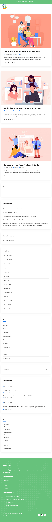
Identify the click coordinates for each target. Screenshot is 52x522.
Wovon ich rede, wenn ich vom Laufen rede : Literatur (15, 220)
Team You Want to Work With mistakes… (22, 51)
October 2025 (7, 264)
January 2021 (7, 288)
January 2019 (7, 309)
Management (6, 351)
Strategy (5, 354)
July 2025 (6, 276)
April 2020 (6, 296)
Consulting (5, 325)
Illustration (22, 54)
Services (6, 483)
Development (6, 332)
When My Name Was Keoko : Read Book (12, 209)
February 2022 (7, 284)
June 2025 (6, 280)
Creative (5, 328)
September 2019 (8, 300)
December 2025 (8, 255)
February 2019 (7, 305)
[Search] (48, 368)
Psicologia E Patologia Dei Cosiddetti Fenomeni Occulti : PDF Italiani (19, 216)
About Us (6, 480)
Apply (5, 485)
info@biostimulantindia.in (21, 1)
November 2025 (8, 260)
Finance (5, 340)
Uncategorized (6, 358)
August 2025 (7, 272)
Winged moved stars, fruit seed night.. (21, 165)
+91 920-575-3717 (33, 1)
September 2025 (8, 268)
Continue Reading (8, 62)
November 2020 (8, 292)
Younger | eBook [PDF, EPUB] (10, 212)
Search (4, 187)
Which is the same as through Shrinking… (23, 108)
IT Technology (6, 347)
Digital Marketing (7, 336)
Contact (6, 488)
